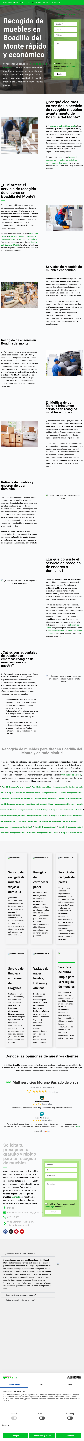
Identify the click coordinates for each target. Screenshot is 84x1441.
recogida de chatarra (16, 236)
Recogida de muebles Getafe (61, 815)
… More (77, 1126)
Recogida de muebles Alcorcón (45, 798)
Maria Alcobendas (42, 1118)
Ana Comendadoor (42, 1102)
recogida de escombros (28, 239)
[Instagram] (11, 1231)
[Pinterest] (16, 1231)
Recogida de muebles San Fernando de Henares (23, 793)
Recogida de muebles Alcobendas (70, 798)
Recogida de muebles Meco (64, 804)
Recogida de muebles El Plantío (21, 827)
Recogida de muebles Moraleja (45, 827)
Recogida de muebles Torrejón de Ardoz (16, 787)
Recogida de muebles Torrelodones (22, 833)
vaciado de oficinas (59, 163)
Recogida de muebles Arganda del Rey (39, 804)
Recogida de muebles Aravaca (47, 833)
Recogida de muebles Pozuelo (71, 833)
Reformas (72, 14)
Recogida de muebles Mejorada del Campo (33, 810)
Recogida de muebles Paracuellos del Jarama (66, 810)
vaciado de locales (60, 160)
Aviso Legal (70, 66)
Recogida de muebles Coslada (37, 815)
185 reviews (53, 1092)
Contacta (16, 1197)
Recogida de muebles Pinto (41, 787)
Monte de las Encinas (56, 631)
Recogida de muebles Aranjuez (22, 798)
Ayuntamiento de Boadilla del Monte (62, 126)
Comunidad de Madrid (71, 775)
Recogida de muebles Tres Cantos (12, 804)
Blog (79, 14)
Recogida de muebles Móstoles (50, 821)
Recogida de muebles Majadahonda (12, 815)
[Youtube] (22, 1231)
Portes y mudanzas (60, 14)
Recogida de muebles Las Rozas (53, 793)
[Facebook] (5, 1231)
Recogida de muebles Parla (27, 821)
